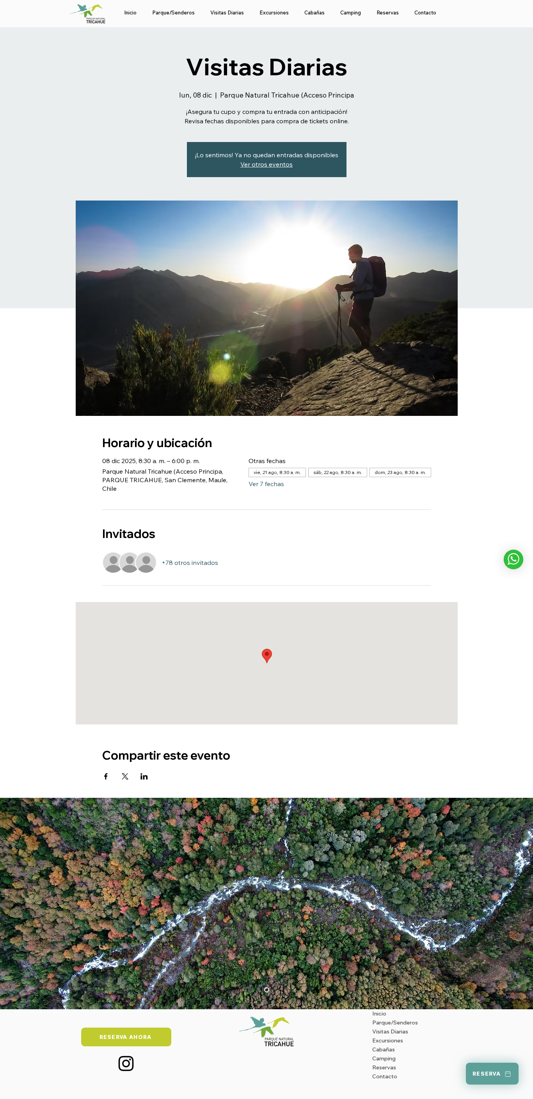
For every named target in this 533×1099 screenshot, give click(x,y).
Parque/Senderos (395, 1022)
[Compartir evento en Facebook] (106, 776)
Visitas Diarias (390, 1031)
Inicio (379, 1013)
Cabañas (383, 1049)
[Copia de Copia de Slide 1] (266, 989)
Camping (384, 1058)
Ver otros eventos (266, 164)
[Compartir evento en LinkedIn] (144, 776)
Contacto (384, 1076)
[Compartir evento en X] (125, 776)
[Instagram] (126, 1063)
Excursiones (387, 1040)
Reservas (384, 1067)
